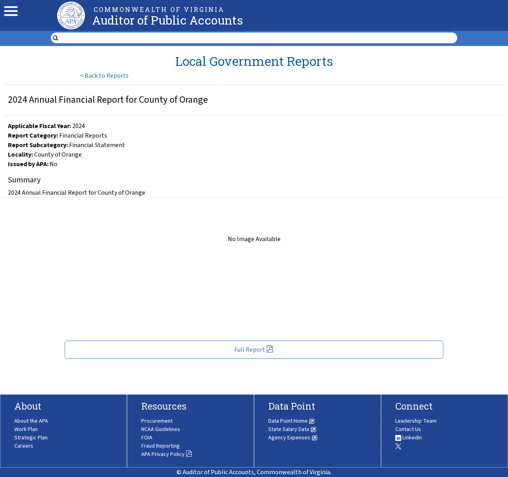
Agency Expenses (290, 438)
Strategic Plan (31, 438)
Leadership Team (416, 421)
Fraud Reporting (160, 446)
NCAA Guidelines (160, 429)
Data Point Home (288, 421)
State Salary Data (289, 429)
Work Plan (26, 429)
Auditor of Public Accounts (167, 20)
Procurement (157, 421)
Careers (23, 446)
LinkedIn (411, 438)
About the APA (31, 421)
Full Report (249, 349)
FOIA (146, 438)
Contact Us (408, 429)
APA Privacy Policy (163, 454)
